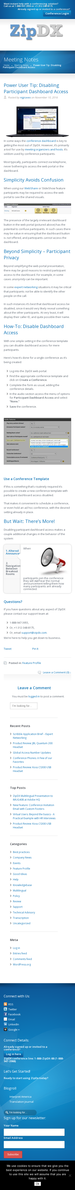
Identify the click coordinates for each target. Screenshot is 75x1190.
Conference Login (57, 13)
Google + (14, 1029)
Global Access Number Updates (32, 752)
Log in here (13, 1054)
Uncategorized (21, 923)
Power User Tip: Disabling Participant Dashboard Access (36, 88)
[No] (70, 1175)
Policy (16, 896)
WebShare (31, 188)
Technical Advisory (24, 912)
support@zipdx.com (34, 632)
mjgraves (25, 97)
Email (11, 1019)
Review (17, 901)
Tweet (7, 649)
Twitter (12, 1009)
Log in (16, 948)
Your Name (11, 1125)
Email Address (13, 1138)
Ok (37, 1183)
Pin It (35, 649)
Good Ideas (20, 874)
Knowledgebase (22, 885)
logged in (34, 696)
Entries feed (20, 953)
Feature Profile (31, 663)
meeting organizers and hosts (44, 149)
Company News (22, 857)
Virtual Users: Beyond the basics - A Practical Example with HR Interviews (34, 816)
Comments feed (22, 959)
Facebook (14, 1014)
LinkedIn (13, 1024)
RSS (10, 1004)
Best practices (21, 852)
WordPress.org (22, 964)
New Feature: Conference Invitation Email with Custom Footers (33, 807)
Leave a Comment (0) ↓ (57, 672)
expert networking (26, 287)
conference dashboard (41, 141)
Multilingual (19, 890)
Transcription (21, 918)
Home (6, 65)
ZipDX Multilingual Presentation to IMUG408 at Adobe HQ (33, 797)
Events (16, 863)
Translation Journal (22, 1102)
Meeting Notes (21, 65)
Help (16, 879)
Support (17, 907)
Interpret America (20, 1096)
